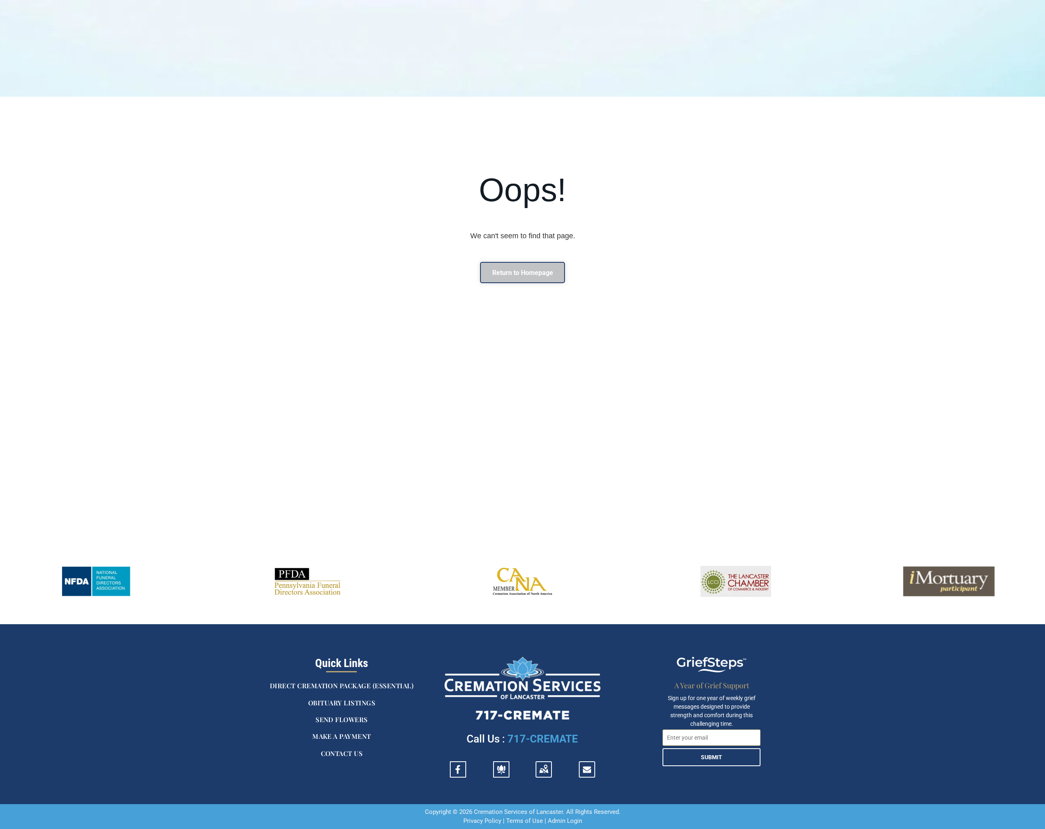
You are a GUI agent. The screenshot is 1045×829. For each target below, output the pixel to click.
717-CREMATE (542, 739)
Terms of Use (524, 821)
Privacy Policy (482, 821)
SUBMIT (711, 757)
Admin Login (565, 821)
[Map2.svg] (543, 774)
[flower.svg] (501, 774)
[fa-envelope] (587, 771)
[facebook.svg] (458, 774)
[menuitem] (341, 686)
